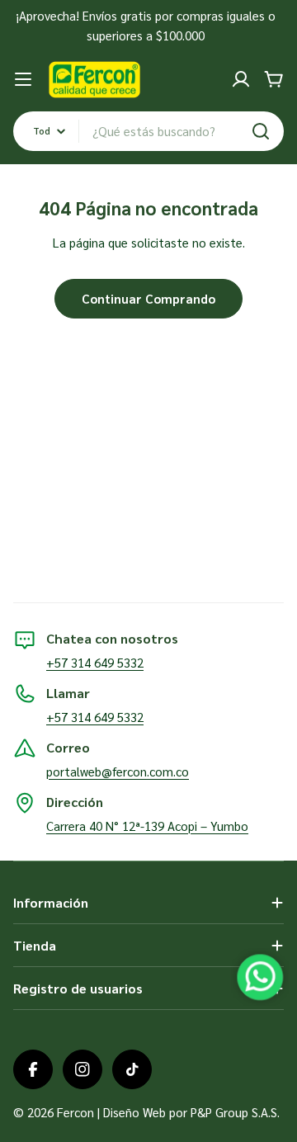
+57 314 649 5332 (95, 662)
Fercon (75, 1112)
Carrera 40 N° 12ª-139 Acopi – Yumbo (147, 825)
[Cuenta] (241, 79)
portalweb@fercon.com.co (117, 771)
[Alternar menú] (23, 79)
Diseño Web (134, 1112)
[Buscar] (261, 131)
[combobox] (148, 131)
